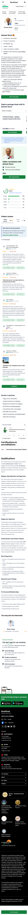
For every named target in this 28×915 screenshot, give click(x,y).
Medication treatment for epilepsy (13, 404)
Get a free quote (14, 97)
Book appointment (14, 177)
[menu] (3, 2)
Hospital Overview (4, 12)
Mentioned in (5, 716)
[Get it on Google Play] (17, 703)
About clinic (20, 220)
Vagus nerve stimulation (10, 398)
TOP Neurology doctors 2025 (12, 12)
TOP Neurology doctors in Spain (22, 12)
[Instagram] (5, 726)
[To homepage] (14, 2)
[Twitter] (11, 726)
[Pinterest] (14, 726)
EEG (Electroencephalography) (11, 406)
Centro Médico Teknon (9, 267)
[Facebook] (2, 726)
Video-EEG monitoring (9, 417)
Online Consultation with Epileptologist (14, 414)
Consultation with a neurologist (12, 409)
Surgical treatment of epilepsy (11, 401)
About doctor (7, 220)
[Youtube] (8, 726)
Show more (5, 264)
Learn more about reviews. (10, 235)
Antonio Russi (20, 267)
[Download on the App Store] (6, 703)
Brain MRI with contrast (9, 411)
